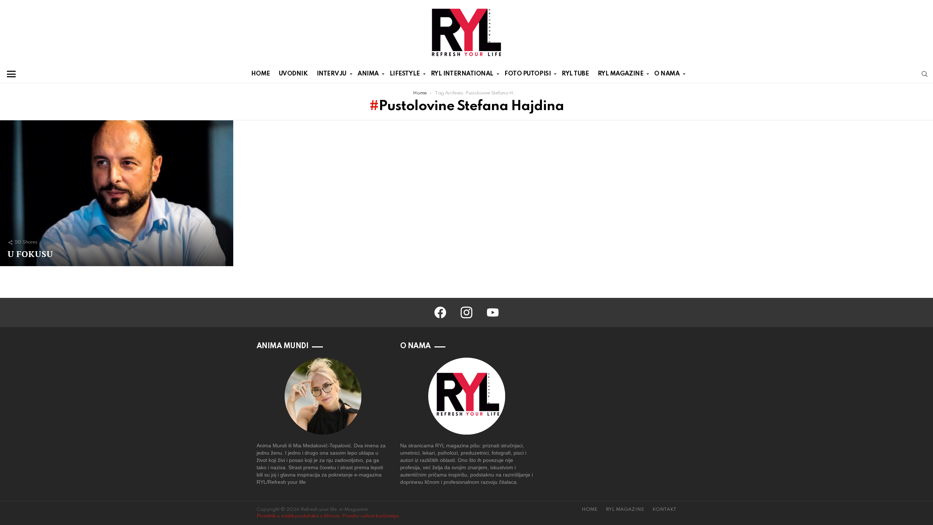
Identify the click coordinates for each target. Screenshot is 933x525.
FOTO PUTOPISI (527, 74)
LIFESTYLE (405, 74)
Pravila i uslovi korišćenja (370, 516)
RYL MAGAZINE (621, 74)
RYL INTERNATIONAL (462, 74)
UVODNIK (293, 74)
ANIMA (368, 74)
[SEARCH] (925, 74)
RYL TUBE (575, 74)
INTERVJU (332, 74)
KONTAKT (664, 509)
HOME (260, 74)
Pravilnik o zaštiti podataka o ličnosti (298, 516)
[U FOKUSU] (116, 193)
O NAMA (666, 74)
